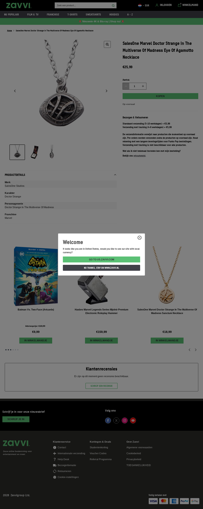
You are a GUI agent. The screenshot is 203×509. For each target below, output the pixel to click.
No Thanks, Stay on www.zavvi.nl (101, 267)
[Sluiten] (139, 237)
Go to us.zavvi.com (101, 259)
